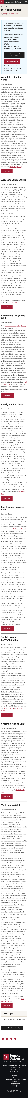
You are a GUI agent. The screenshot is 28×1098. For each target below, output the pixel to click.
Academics (4, 7)
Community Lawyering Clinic (15, 326)
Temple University (15, 1083)
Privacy (15, 1077)
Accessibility (15, 1075)
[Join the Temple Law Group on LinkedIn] (11, 1091)
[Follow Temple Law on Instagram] (20, 1091)
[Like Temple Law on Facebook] (14, 1091)
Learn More (7, 171)
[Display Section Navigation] (25, 14)
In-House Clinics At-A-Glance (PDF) (14, 55)
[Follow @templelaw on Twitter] (8, 1091)
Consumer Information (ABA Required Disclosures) (15, 1080)
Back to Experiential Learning (12, 1028)
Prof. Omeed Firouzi (19, 529)
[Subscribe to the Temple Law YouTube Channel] (17, 1091)
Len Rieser (14, 302)
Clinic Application (11, 61)
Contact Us (15, 1087)
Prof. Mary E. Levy (15, 167)
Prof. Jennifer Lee (8, 708)
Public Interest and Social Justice (14, 1019)
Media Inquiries (15, 1085)
